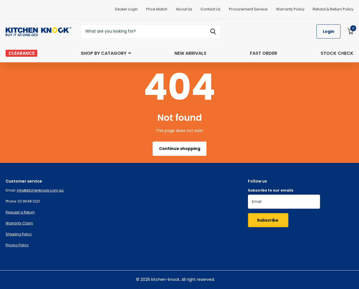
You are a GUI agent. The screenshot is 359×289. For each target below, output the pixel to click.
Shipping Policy (19, 234)
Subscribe (268, 220)
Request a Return (20, 212)
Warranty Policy (290, 9)
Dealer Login (126, 9)
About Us (184, 9)
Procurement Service (248, 9)
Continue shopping (179, 148)
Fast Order (263, 53)
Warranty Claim (19, 223)
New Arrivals (190, 53)
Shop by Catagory (103, 53)
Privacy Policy (17, 245)
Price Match (156, 9)
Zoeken (213, 31)
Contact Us (210, 9)
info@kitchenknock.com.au (40, 190)
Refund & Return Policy (333, 9)
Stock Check (337, 53)
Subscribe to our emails (270, 190)
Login (328, 31)
